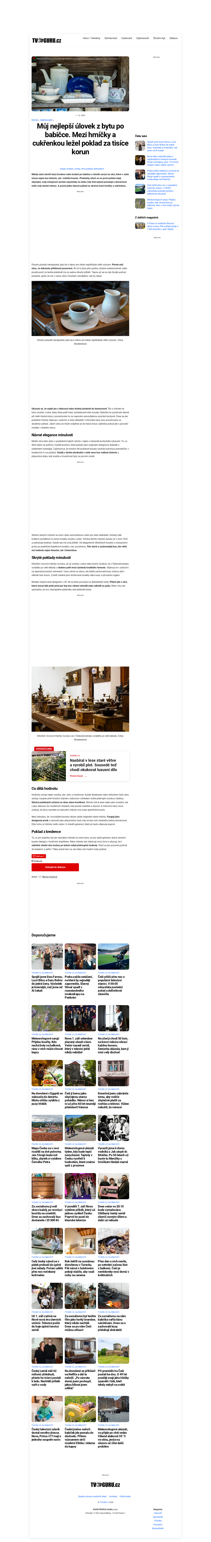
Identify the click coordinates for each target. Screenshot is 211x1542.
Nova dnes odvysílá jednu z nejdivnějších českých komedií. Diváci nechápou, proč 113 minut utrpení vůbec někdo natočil (162, 160)
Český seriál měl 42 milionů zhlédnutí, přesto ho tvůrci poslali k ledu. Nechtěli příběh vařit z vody (46, 1377)
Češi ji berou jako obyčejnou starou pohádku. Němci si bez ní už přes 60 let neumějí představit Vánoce (80, 1100)
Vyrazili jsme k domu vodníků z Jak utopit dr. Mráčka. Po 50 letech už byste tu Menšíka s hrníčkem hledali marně (113, 1155)
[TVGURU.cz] (47, 43)
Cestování (126, 38)
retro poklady (87, 169)
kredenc (70, 169)
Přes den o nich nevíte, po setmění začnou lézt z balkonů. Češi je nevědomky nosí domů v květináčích (113, 1268)
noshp (77, 169)
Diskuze (38, 861)
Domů (35, 120)
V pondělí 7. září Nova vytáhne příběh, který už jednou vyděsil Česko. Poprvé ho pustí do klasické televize (80, 1213)
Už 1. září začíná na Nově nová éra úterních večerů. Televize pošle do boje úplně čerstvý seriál (46, 1323)
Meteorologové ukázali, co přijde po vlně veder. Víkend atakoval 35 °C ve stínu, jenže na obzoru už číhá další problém (113, 1438)
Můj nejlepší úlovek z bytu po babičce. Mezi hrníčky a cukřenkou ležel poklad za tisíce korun (80, 139)
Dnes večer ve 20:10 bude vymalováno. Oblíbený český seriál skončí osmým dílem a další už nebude (112, 1213)
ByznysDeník (157, 1528)
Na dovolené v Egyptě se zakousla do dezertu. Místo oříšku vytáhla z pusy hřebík (47, 1098)
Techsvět (158, 1513)
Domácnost (111, 38)
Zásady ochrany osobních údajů (92, 1496)
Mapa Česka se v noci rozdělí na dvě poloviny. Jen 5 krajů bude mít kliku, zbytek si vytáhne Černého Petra (47, 1155)
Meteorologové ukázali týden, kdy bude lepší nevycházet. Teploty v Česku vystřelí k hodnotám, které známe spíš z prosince (80, 1156)
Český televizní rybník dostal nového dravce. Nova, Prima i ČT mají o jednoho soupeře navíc (46, 1434)
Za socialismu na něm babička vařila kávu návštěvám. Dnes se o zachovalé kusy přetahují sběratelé (112, 1323)
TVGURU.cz (36, 973)
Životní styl (159, 38)
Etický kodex (125, 1496)
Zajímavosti (142, 38)
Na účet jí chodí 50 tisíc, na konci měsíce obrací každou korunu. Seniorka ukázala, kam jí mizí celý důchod (113, 1045)
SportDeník (158, 1517)
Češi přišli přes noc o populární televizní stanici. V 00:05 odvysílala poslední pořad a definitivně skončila (111, 985)
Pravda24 (157, 1524)
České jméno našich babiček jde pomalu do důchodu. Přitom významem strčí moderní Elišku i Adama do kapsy (80, 1438)
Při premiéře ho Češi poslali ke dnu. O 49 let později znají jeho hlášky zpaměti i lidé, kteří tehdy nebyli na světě (113, 1377)
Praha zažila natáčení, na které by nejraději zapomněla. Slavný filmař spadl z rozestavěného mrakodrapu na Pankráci (79, 987)
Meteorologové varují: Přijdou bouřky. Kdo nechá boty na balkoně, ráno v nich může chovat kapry (47, 1045)
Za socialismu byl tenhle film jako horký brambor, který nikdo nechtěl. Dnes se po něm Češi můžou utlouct (80, 1323)
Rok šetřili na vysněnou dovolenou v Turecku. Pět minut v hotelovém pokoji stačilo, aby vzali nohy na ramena (79, 1268)
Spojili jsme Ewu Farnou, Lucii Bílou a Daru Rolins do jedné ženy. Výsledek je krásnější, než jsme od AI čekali (47, 983)
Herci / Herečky (91, 38)
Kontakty (113, 1496)
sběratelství (99, 169)
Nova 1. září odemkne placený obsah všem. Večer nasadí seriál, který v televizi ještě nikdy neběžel (78, 1045)
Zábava (174, 38)
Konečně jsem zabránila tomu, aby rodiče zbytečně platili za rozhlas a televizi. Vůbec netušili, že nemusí (113, 1100)
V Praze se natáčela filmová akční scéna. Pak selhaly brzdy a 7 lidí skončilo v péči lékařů (162, 226)
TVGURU (158, 1521)
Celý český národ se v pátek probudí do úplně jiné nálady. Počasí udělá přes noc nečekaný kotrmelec (47, 1268)
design (63, 169)
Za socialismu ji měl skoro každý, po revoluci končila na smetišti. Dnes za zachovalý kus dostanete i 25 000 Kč (47, 1213)
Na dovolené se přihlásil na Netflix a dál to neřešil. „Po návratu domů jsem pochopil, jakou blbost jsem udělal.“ (80, 1379)
